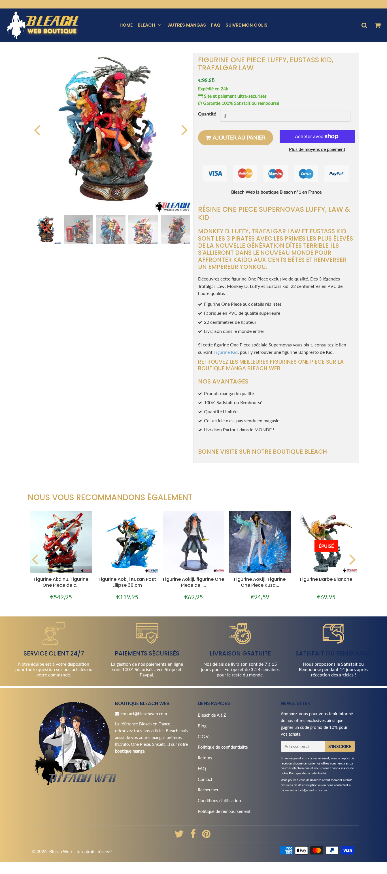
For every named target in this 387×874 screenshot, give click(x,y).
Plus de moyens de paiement (317, 149)
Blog (202, 725)
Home (126, 25)
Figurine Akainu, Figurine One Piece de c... (61, 582)
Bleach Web (60, 851)
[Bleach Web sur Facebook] (193, 835)
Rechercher (208, 789)
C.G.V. (203, 736)
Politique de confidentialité (223, 746)
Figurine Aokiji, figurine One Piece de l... (193, 582)
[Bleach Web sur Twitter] (179, 835)
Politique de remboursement (224, 811)
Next (184, 130)
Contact (205, 779)
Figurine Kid (226, 352)
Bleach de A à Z (212, 714)
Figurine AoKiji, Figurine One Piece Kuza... (260, 582)
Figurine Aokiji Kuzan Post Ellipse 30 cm (127, 582)
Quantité (207, 114)
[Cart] (377, 25)
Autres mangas (187, 25)
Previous (37, 130)
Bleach (146, 25)
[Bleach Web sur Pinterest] (206, 835)
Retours (205, 757)
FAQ (215, 25)
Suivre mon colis (246, 25)
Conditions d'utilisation (219, 800)
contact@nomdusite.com (310, 790)
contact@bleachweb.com (144, 713)
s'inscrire (339, 746)
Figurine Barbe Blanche (326, 579)
